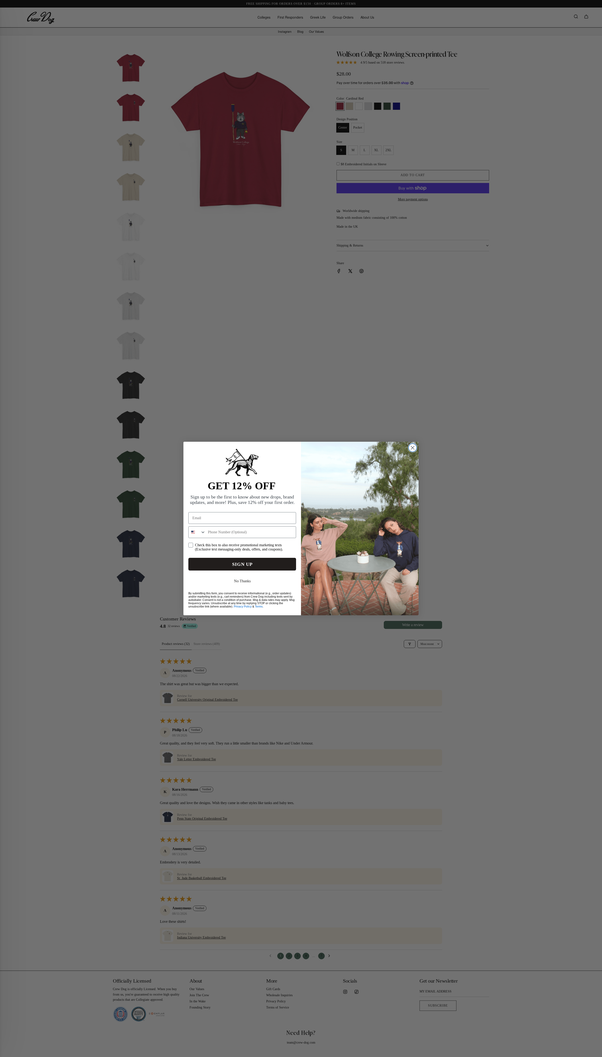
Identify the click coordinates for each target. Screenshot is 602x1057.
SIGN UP (242, 564)
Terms (259, 606)
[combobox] (197, 532)
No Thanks (242, 581)
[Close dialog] (412, 448)
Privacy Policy (243, 606)
